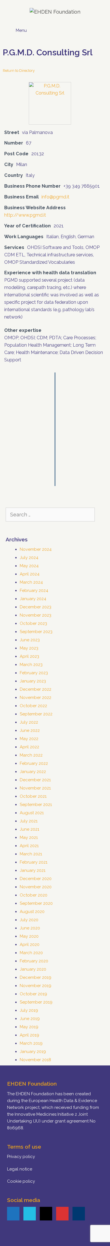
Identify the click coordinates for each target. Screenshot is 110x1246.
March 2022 (31, 755)
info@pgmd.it (55, 197)
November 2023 (35, 615)
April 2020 (29, 944)
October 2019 (33, 993)
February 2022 (34, 763)
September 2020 (36, 903)
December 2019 (35, 977)
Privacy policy (21, 1156)
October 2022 (33, 705)
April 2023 (29, 656)
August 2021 (32, 812)
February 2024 (34, 590)
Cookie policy (21, 1181)
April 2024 (29, 574)
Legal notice (19, 1169)
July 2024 (29, 557)
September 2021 (36, 804)
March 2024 (31, 582)
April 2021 (29, 845)
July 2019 (29, 1010)
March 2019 (31, 1043)
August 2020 (32, 911)
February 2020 (34, 961)
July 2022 (29, 722)
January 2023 (33, 681)
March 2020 (31, 952)
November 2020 (36, 886)
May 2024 (29, 565)
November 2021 (35, 788)
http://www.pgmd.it (25, 215)
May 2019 (29, 1026)
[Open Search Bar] (98, 28)
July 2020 (29, 919)
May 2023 (29, 648)
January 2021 (32, 870)
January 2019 (33, 1051)
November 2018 (35, 1059)
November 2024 (36, 549)
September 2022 (36, 714)
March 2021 (31, 854)
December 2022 (35, 689)
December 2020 (36, 878)
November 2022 (35, 697)
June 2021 (29, 829)
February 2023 (34, 672)
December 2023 (35, 607)
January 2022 (33, 771)
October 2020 (33, 895)
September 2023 (36, 631)
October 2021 (33, 796)
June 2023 (30, 639)
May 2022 (29, 738)
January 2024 (33, 598)
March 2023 (31, 664)
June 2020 (30, 928)
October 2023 (33, 623)
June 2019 (30, 1018)
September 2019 (36, 1002)
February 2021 (33, 862)
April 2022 (29, 746)
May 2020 (29, 936)
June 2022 (30, 730)
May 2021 (29, 837)
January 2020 (33, 969)
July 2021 (29, 821)
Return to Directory (19, 70)
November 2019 (35, 985)
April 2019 (29, 1035)
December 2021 (35, 779)
